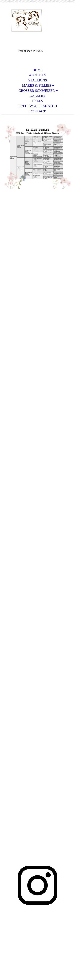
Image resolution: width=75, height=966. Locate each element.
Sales (37, 101)
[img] (37, 20)
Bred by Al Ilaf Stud (37, 106)
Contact (37, 111)
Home (37, 70)
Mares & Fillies (36, 85)
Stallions (37, 80)
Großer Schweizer (36, 90)
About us (37, 75)
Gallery (38, 96)
